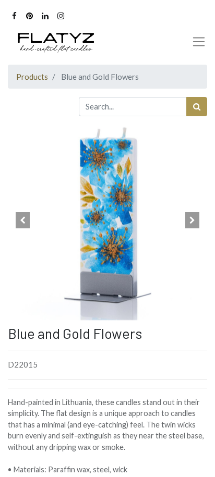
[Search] (196, 106)
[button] (23, 220)
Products (32, 76)
